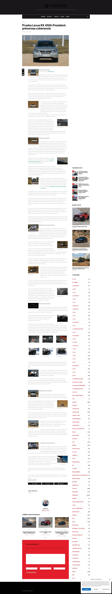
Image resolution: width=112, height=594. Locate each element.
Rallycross (75, 525)
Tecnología (75, 555)
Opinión (74, 498)
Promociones (75, 511)
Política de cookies (90, 591)
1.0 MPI (74, 289)
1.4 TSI (73, 315)
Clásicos (74, 405)
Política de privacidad (97, 591)
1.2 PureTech (75, 295)
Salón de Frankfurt (77, 535)
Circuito (74, 402)
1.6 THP (74, 355)
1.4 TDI (73, 312)
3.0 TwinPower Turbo (77, 388)
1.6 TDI (73, 352)
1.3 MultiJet (75, 305)
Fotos (73, 458)
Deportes (74, 438)
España (74, 445)
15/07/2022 (74, 251)
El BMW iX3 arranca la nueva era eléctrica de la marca (83, 185)
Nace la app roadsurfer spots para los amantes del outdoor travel (80, 268)
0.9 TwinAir (75, 282)
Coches (62, 16)
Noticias (49, 16)
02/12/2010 (24, 31)
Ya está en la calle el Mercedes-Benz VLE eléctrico (83, 172)
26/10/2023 (32, 534)
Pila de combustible (77, 508)
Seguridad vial (76, 545)
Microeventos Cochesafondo (80, 475)
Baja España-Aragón (77, 395)
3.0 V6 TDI (74, 392)
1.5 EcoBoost (75, 322)
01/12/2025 (80, 187)
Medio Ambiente (76, 471)
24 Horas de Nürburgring (78, 385)
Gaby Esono (29, 31)
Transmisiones (76, 561)
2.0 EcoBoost (75, 365)
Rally (73, 521)
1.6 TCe (74, 349)
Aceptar (86, 589)
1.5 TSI (73, 325)
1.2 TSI (73, 302)
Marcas (57, 16)
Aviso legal (103, 591)
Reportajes (75, 531)
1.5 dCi (73, 319)
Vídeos (67, 16)
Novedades (75, 491)
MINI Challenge (76, 478)
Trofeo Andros (76, 565)
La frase (74, 468)
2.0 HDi (73, 368)
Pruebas (43, 16)
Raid (73, 518)
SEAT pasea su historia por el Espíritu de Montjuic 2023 (83, 197)
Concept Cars (76, 415)
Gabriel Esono (51, 71)
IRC (73, 465)
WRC (73, 575)
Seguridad (75, 541)
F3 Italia (74, 452)
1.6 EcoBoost (75, 335)
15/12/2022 (48, 534)
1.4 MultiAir (75, 309)
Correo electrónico (44, 566)
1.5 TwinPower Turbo (77, 329)
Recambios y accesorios (78, 528)
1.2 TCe (74, 299)
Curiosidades (75, 425)
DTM (73, 442)
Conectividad (75, 422)
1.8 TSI (73, 358)
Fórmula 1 (75, 455)
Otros (74, 505)
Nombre (27, 566)
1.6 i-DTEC (74, 342)
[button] (109, 579)
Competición (75, 408)
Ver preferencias (105, 589)
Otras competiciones (77, 501)
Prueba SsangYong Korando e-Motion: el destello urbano (29, 532)
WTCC (73, 578)
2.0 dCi (73, 362)
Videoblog (75, 568)
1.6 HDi (73, 339)
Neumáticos (75, 485)
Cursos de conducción (78, 428)
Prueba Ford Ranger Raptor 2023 (45, 532)
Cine (73, 398)
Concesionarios (76, 418)
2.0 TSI (73, 375)
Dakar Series (75, 435)
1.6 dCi (73, 332)
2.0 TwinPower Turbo (77, 378)
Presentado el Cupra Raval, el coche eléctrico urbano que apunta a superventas (83, 179)
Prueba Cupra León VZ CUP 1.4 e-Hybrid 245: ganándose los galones (62, 533)
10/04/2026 (80, 181)
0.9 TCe (74, 279)
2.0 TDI (73, 372)
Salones (74, 538)
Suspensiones (75, 551)
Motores (74, 481)
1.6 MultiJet (75, 345)
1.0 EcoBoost (75, 285)
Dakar (73, 432)
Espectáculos (76, 448)
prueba (30, 492)
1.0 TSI (73, 292)
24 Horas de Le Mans (77, 382)
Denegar (96, 589)
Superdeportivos (76, 548)
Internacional (76, 462)
